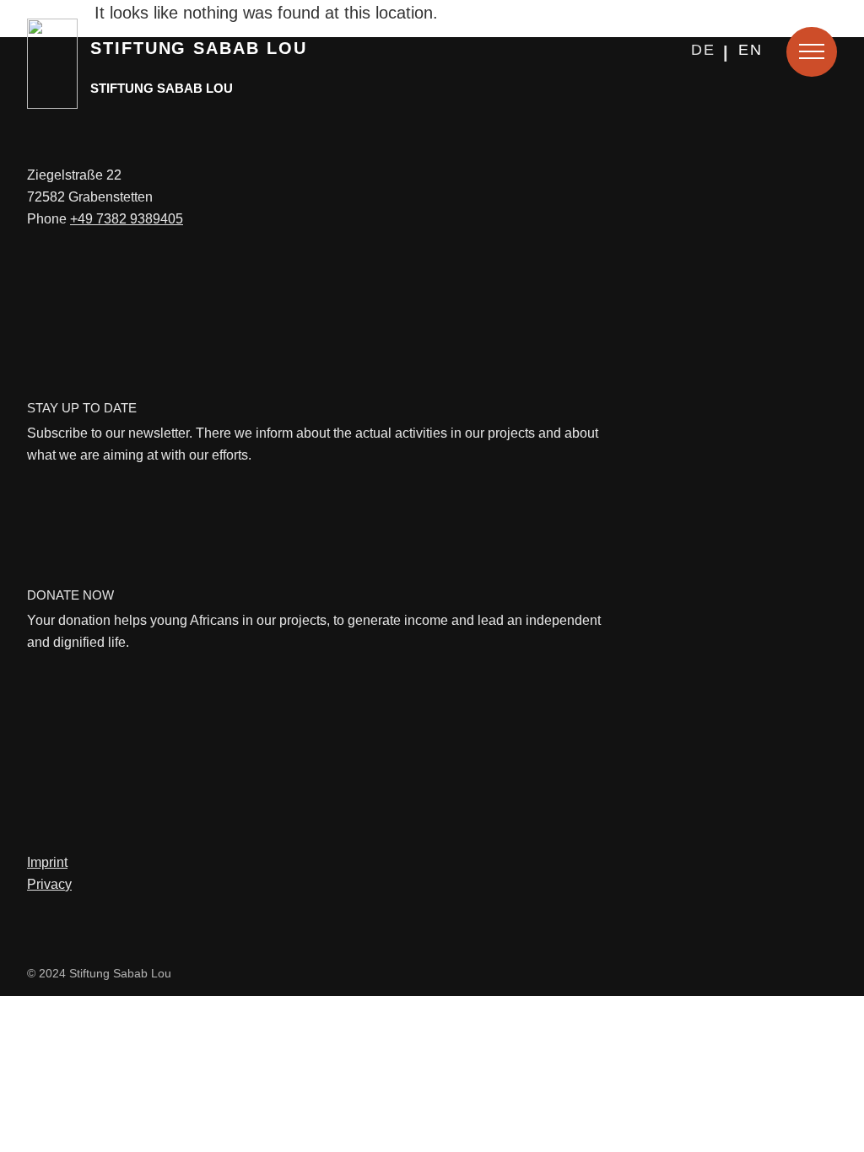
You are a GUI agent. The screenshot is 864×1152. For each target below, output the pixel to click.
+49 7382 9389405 (126, 219)
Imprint (47, 862)
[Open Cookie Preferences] (37, 1129)
